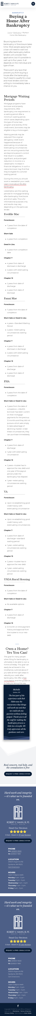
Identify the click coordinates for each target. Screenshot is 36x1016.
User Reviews (25, 835)
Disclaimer (16, 1011)
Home (9, 32)
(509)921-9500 (16, 851)
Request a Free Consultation (18, 774)
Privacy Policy (9, 1013)
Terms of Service (25, 1011)
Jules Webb (27, 1013)
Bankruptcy (17, 32)
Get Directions (13, 867)
